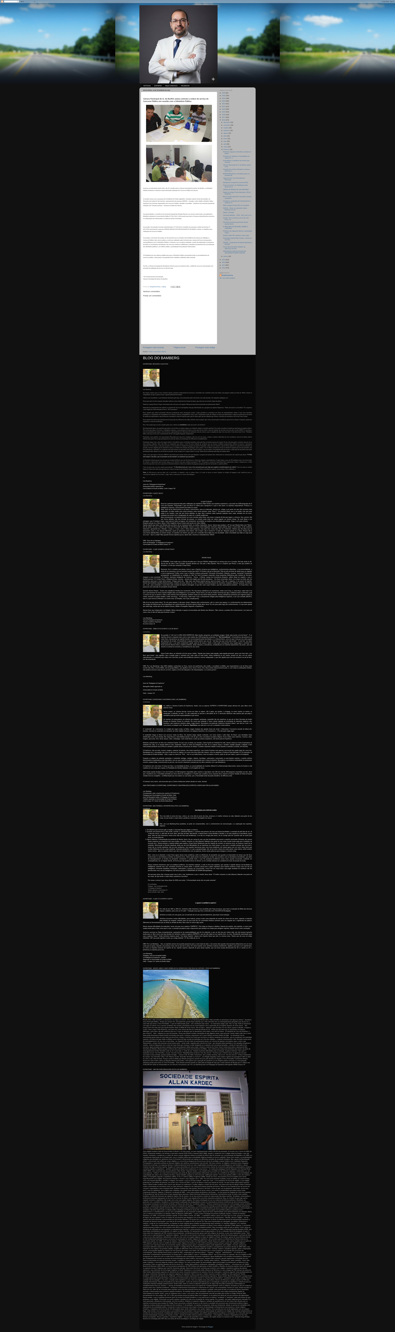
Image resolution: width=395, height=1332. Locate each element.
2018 (224, 114)
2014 (224, 262)
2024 (224, 98)
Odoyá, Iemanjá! (228, 212)
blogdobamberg (227, 275)
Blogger (210, 1327)
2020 (224, 109)
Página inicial (179, 347)
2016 (224, 120)
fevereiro (227, 149)
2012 (224, 268)
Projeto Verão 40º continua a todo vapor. (236, 235)
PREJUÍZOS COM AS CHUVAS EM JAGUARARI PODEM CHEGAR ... (235, 252)
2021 (224, 106)
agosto (226, 133)
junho (226, 138)
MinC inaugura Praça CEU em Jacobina (236, 205)
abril (225, 144)
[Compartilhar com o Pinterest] (179, 287)
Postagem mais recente (153, 347)
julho (225, 136)
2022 (224, 104)
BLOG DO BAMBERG (161, 358)
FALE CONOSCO (171, 86)
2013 (224, 265)
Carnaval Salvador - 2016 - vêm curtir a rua (237, 215)
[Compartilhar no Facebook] (177, 287)
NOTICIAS (147, 86)
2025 (224, 95)
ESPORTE (158, 86)
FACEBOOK (185, 86)
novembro (227, 125)
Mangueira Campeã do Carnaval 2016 (235, 182)
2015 (224, 259)
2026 (224, 93)
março (226, 147)
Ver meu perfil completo (227, 278)
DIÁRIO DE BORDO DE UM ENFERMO (236, 189)
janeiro (226, 256)
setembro (227, 130)
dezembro (227, 122)
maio (225, 141)
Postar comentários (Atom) (157, 351)
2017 (224, 117)
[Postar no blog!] (174, 287)
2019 (224, 112)
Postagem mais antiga (205, 347)
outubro (226, 128)
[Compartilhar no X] (175, 287)
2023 (224, 101)
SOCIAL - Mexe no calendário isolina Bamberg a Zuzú (235, 209)
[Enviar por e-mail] (172, 287)
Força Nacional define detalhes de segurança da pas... (234, 247)
